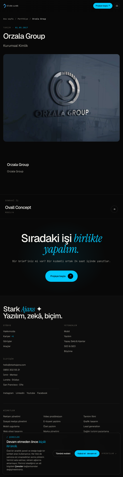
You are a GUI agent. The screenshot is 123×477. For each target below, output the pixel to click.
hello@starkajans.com (14, 365)
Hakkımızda (9, 331)
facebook (42, 393)
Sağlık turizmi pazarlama (96, 431)
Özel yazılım (49, 426)
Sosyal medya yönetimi (15, 421)
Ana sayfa (8, 19)
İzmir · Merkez (10, 374)
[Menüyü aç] (117, 6)
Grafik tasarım (90, 421)
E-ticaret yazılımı (52, 421)
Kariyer (8, 336)
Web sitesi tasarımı (13, 431)
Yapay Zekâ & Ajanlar (74, 341)
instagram (8, 393)
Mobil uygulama (11, 426)
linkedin (20, 393)
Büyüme (68, 351)
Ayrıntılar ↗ (109, 453)
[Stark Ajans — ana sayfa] (10, 6)
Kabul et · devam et (87, 453)
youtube (31, 393)
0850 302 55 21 (11, 369)
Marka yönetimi (51, 431)
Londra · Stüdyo (11, 379)
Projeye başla (61, 276)
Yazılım (67, 336)
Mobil (67, 331)
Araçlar (7, 346)
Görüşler (7, 341)
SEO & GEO (70, 346)
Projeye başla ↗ (103, 5)
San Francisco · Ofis (13, 384)
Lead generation (91, 426)
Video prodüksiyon (52, 416)
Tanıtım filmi (89, 416)
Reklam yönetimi (11, 416)
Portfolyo (23, 19)
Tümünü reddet (63, 453)
